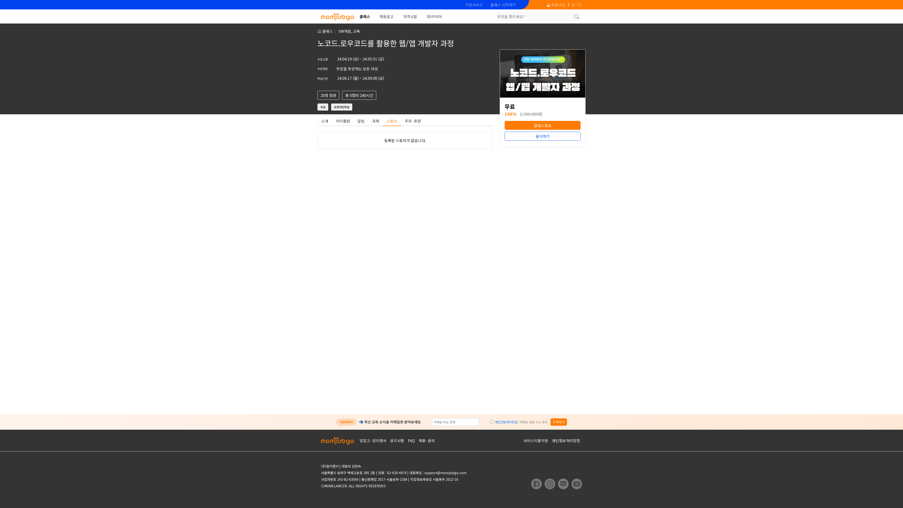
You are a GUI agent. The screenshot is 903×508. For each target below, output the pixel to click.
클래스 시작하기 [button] (503, 5)
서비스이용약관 (535, 440)
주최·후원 (413, 121)
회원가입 (557, 5)
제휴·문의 (427, 440)
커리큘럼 (343, 121)
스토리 (392, 121)
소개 (324, 121)
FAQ (411, 440)
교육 (356, 31)
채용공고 (387, 16)
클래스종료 (542, 125)
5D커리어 (434, 16)
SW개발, (345, 31)
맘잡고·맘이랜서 (373, 440)
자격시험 (410, 16)
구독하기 (559, 422)
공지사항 (397, 440)
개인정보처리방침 (506, 422)
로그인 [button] (576, 5)
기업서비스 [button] (474, 5)
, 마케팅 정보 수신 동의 (521, 422)
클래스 (365, 16)
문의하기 (543, 136)
